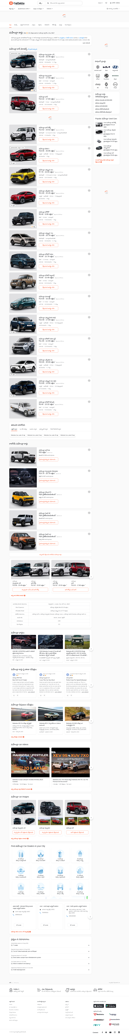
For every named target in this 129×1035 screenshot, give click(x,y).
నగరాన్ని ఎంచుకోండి (113, 8)
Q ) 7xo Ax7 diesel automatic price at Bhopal (23, 951)
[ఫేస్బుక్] (102, 1032)
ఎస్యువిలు (62, 37)
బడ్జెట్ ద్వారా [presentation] (14, 429)
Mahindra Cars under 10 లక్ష (18, 435)
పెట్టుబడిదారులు (12, 1017)
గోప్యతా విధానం (12, 1012)
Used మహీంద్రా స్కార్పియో (110, 139)
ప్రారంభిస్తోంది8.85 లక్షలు (110, 155)
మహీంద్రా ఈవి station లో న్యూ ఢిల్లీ (20, 931)
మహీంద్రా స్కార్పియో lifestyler (48, 471)
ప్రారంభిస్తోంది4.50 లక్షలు (110, 141)
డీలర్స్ (15, 25)
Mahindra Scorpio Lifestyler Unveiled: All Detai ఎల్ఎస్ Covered (28, 780)
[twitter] (106, 1032)
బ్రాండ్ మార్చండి (33, 49)
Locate (19, 925)
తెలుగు (99, 2)
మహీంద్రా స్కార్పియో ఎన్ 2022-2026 (103, 100)
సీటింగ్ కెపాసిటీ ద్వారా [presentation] (55, 429)
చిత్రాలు (40, 25)
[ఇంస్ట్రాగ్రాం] (115, 1032)
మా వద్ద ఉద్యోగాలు (13, 1007)
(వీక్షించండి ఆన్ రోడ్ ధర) (60, 56)
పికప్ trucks (70, 37)
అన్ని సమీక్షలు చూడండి (16, 737)
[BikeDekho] (98, 1014)
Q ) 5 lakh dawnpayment (18, 969)
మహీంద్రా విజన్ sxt (45, 534)
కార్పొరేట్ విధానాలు (13, 1015)
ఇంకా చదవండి (86, 43)
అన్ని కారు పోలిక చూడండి (17, 595)
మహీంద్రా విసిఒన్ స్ (45, 492)
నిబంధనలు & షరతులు (14, 1009)
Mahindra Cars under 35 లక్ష (67, 435)
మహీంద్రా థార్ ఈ (44, 450)
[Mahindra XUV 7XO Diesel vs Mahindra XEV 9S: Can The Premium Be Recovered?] (70, 762)
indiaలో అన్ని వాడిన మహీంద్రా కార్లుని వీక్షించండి (104, 161)
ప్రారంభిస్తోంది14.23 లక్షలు (109, 126)
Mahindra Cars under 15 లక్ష (34, 435)
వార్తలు (33, 25)
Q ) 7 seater (14, 945)
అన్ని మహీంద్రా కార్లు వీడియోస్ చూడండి (20, 789)
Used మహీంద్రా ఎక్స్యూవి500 (107, 146)
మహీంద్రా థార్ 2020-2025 (101, 106)
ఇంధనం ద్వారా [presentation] (33, 429)
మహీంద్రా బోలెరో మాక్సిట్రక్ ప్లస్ (102, 109)
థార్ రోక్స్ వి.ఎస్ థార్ (70, 589)
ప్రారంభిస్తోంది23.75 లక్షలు (109, 135)
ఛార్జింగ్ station (24, 25)
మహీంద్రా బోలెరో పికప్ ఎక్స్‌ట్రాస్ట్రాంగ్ (103, 112)
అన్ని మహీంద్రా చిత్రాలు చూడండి (19, 838)
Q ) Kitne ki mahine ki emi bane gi (20, 963)
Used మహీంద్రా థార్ (109, 153)
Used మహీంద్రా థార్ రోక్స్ (110, 122)
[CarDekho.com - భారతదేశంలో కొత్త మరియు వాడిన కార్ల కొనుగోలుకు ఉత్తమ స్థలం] (16, 3)
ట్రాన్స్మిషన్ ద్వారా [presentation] (43, 429)
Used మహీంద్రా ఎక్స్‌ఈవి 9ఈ (110, 131)
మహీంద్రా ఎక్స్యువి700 (100, 103)
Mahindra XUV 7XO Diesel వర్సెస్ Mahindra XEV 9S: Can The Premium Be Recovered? (70, 780)
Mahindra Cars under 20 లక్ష (51, 435)
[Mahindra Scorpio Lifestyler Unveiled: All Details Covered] (30, 762)
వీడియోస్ (47, 25)
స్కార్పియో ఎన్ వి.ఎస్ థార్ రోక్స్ (30, 589)
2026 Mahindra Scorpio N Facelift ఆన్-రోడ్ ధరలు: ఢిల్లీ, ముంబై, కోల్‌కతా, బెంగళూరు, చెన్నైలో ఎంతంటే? (50, 653)
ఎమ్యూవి (81, 37)
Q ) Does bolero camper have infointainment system (26, 957)
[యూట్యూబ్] (110, 1032)
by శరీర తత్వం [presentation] (23, 429)
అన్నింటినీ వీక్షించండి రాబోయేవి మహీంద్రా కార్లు (50, 554)
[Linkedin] (119, 1032)
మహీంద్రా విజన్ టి (44, 513)
